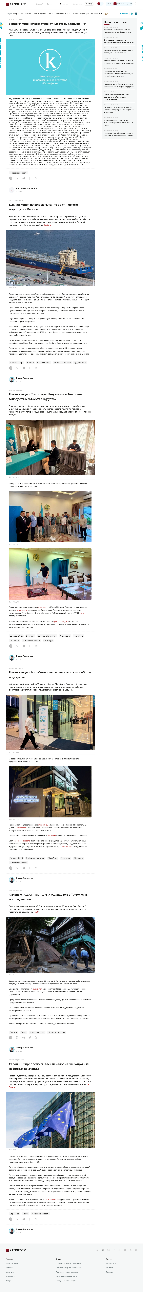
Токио (23, 1032)
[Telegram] (23, 178)
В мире (8, 1281)
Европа (30, 363)
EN (118, 4)
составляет (67, 846)
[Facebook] (30, 178)
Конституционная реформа (78, 14)
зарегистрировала (22, 841)
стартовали (22, 610)
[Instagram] (11, 178)
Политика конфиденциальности (68, 1268)
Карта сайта (111, 1263)
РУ (115, 4)
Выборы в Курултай (47, 636)
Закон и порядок (39, 14)
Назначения (26, 14)
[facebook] (114, 1250)
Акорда (16, 14)
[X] (36, 178)
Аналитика (77, 4)
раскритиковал (52, 1199)
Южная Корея (43, 363)
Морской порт (16, 363)
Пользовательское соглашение (68, 1263)
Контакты (110, 1268)
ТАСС (36, 912)
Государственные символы (67, 1272)
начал (82, 613)
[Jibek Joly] (124, 14)
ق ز (127, 4)
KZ (108, 4)
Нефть (25, 1214)
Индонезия (65, 636)
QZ (111, 4)
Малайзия (53, 858)
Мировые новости (18, 173)
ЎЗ (131, 4)
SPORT (89, 4)
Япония (13, 1032)
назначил (51, 836)
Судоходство (80, 363)
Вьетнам (30, 636)
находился (37, 989)
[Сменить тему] (100, 4)
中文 (122, 4)
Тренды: (9, 14)
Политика (78, 636)
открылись (43, 607)
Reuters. (47, 225)
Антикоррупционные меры (66, 1276)
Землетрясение (37, 1032)
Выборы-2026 (96, 14)
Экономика (10, 1276)
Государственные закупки (66, 1281)
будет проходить (61, 621)
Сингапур (48, 641)
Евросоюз (14, 1214)
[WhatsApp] (17, 178)
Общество (14, 641)
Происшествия (12, 1263)
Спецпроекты (60, 14)
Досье (50, 14)
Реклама (109, 1272)
